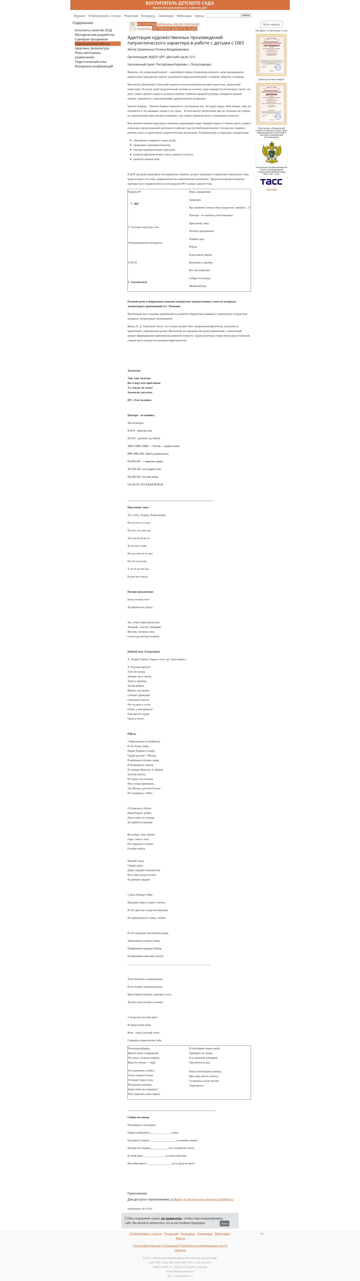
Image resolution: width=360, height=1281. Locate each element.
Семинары (166, 16)
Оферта (180, 1250)
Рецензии (131, 16)
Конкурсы (148, 16)
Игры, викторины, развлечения (88, 55)
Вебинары (184, 16)
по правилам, (172, 1218)
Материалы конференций (94, 66)
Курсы (199, 16)
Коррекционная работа (92, 44)
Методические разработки (94, 35)
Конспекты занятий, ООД (93, 30)
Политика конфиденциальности (203, 1246)
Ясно (224, 1223)
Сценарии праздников (91, 39)
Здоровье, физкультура (92, 48)
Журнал (79, 16)
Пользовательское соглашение (156, 1246)
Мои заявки (271, 24)
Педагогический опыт (91, 62)
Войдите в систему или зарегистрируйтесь (202, 1199)
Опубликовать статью (104, 16)
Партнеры (271, 189)
